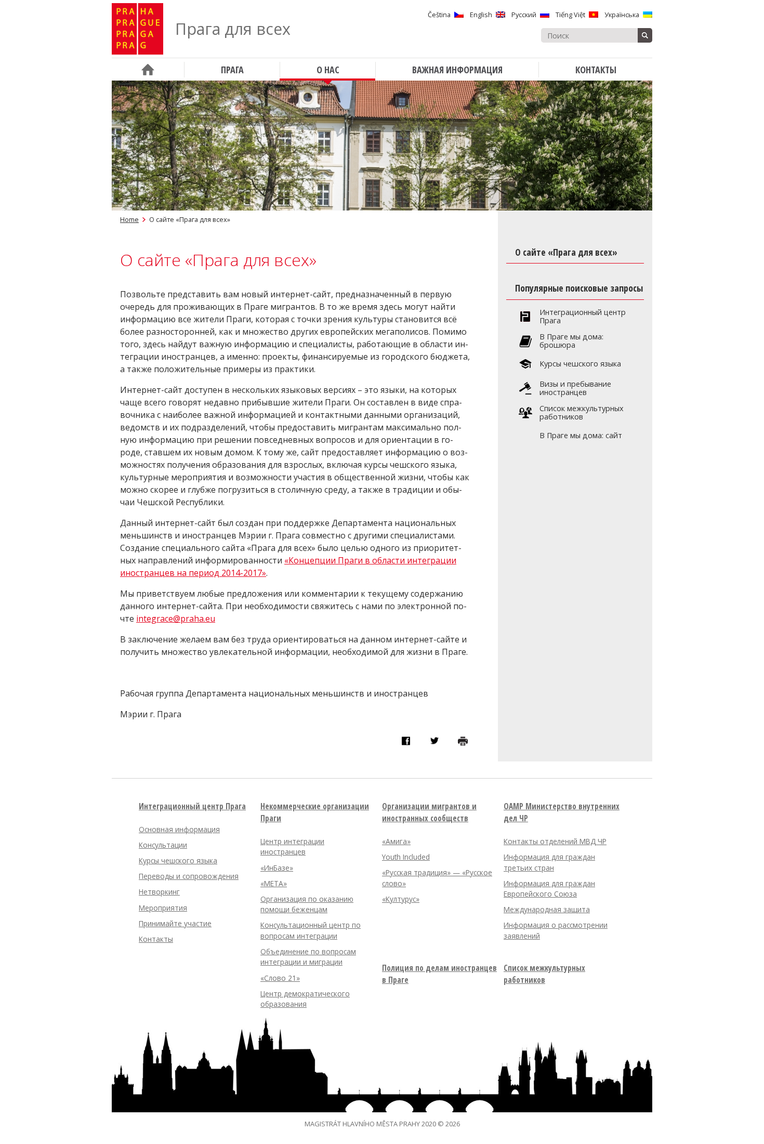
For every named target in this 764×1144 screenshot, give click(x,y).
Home (129, 219)
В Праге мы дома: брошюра (571, 341)
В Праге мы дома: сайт (580, 435)
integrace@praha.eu (175, 618)
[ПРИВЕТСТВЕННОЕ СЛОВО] (148, 69)
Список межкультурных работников (581, 412)
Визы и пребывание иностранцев (575, 388)
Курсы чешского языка (580, 364)
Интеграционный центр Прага (582, 316)
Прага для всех (233, 29)
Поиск (645, 35)
